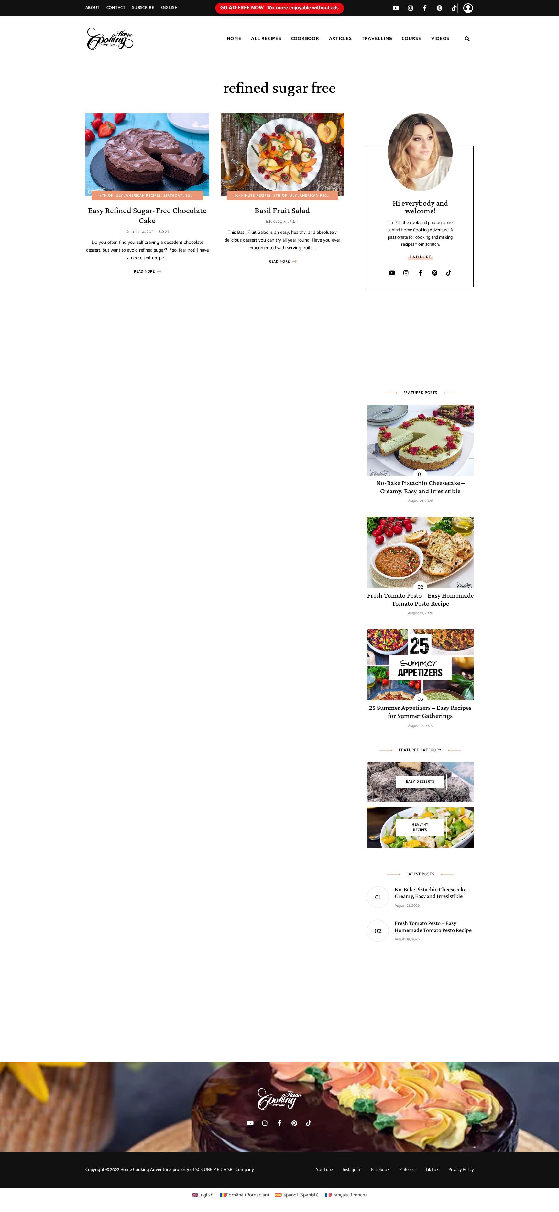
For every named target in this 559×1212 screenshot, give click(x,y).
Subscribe (143, 8)
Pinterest (439, 8)
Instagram (352, 1170)
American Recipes (143, 196)
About (92, 8)
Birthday (173, 196)
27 (166, 231)
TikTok (454, 8)
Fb (425, 8)
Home (234, 39)
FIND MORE (420, 257)
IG (410, 8)
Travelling (377, 39)
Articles (340, 39)
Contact (116, 8)
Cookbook (305, 39)
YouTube (324, 1170)
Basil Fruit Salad (282, 210)
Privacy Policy (461, 1170)
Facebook (380, 1170)
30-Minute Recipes (253, 196)
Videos (440, 39)
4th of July (111, 196)
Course (412, 39)
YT (396, 8)
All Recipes (266, 39)
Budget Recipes (201, 196)
